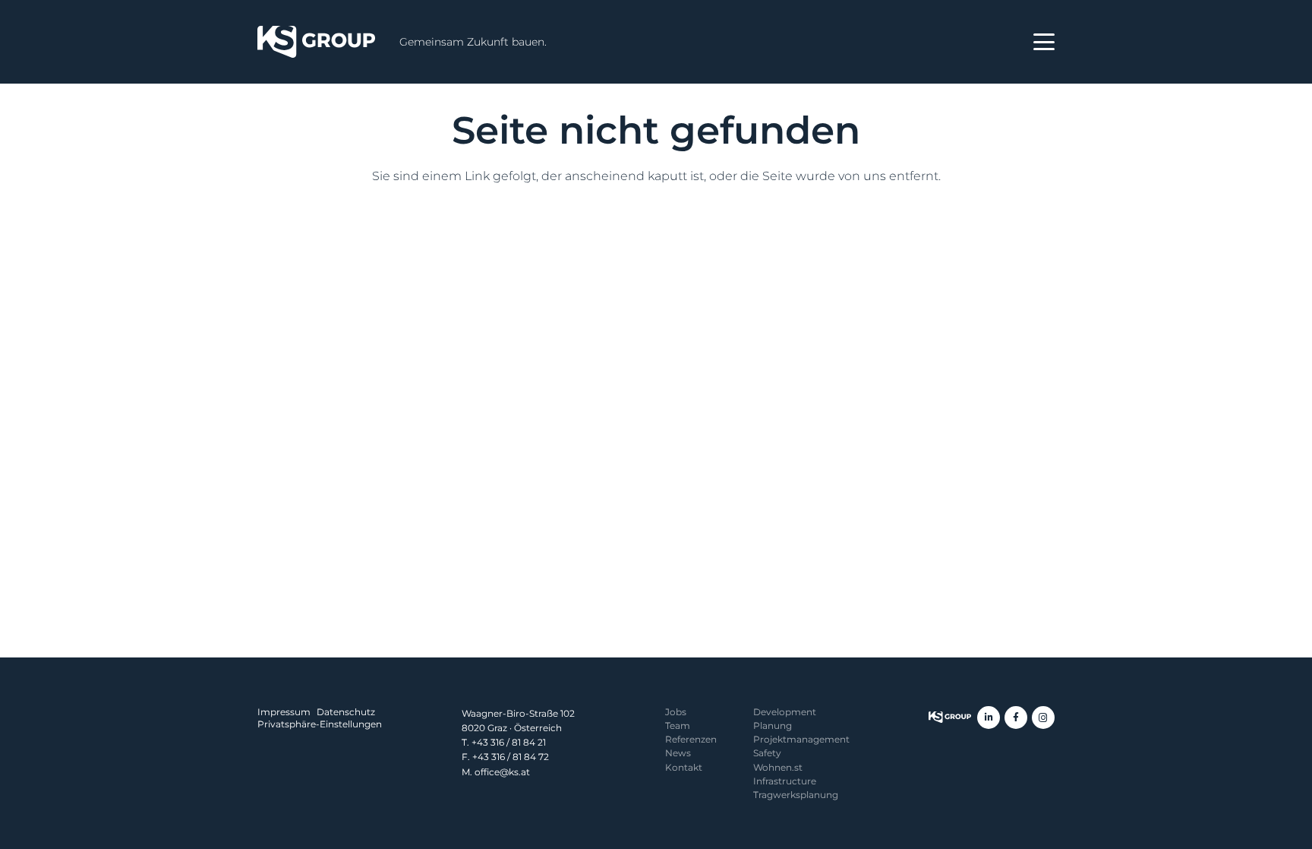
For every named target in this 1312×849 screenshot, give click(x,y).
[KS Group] (316, 42)
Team (677, 725)
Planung (772, 725)
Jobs (675, 712)
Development (784, 712)
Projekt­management (801, 739)
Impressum (284, 712)
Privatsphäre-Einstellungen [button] (319, 724)
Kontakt (683, 767)
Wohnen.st (778, 767)
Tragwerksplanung (795, 794)
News (678, 753)
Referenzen (691, 739)
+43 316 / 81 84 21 (509, 742)
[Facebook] (1015, 717)
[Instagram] (1043, 717)
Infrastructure (784, 781)
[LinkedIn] (988, 717)
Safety (767, 753)
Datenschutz (346, 712)
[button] (1043, 41)
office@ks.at (502, 772)
